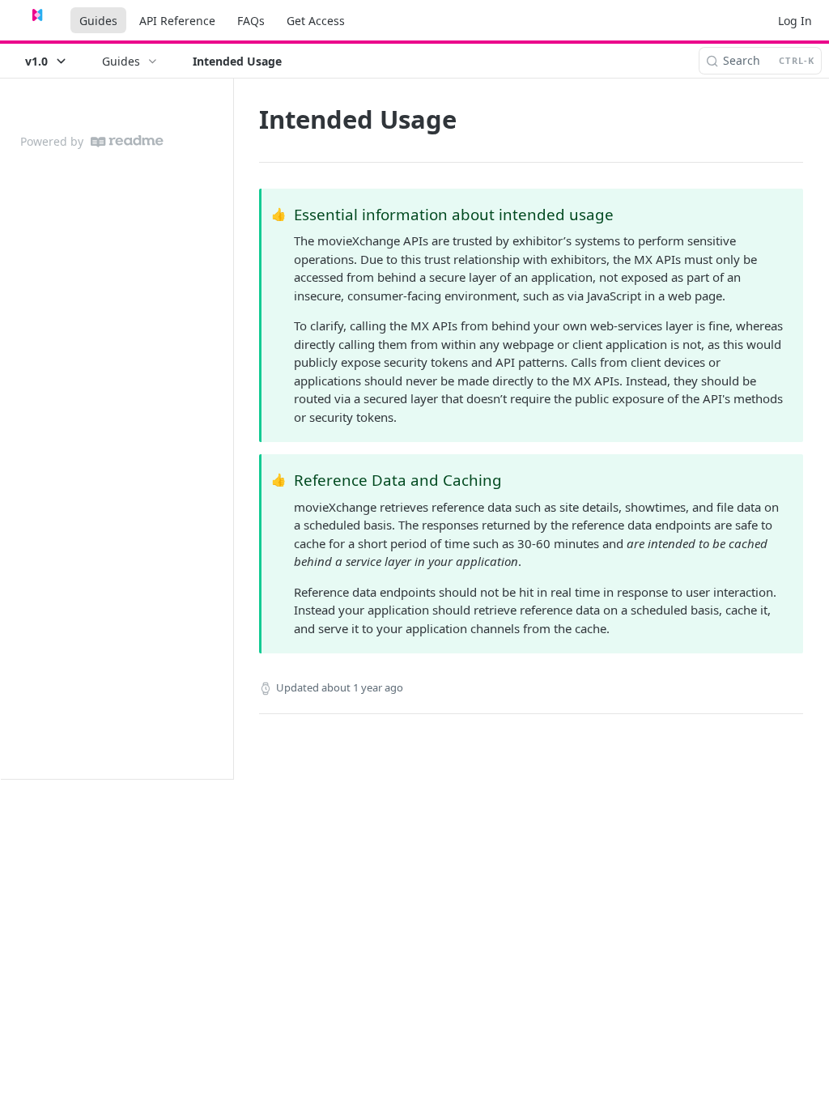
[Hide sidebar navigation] (230, 428)
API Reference (177, 20)
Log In (795, 20)
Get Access (316, 20)
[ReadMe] (127, 141)
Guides (98, 20)
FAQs (251, 20)
